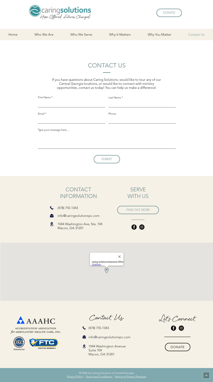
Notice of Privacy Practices (130, 376)
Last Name (114, 97)
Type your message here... (53, 130)
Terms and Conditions (99, 376)
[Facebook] (134, 227)
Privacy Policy (75, 376)
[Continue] (206, 375)
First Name (44, 97)
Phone (112, 113)
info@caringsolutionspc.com (79, 216)
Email (41, 113)
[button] (44, 34)
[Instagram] (141, 227)
